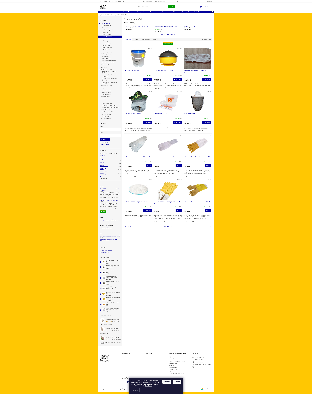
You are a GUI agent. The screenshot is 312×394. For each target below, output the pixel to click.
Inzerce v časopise (104, 172)
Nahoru (129, 226)
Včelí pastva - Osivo (105, 96)
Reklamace (171, 371)
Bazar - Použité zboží (106, 118)
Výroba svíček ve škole (106, 250)
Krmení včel (105, 32)
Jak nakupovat (172, 365)
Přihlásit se (104, 139)
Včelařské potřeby (105, 23)
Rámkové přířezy (106, 25)
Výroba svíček (104, 67)
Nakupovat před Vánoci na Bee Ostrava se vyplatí (108, 240)
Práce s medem (106, 45)
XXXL (193, 221)
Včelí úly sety (105, 56)
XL (132, 176)
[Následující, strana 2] (207, 226)
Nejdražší (136, 39)
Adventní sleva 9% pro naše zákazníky (110, 236)
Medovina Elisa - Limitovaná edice (110, 107)
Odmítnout (167, 382)
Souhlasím (177, 382)
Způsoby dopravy (173, 367)
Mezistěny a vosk (106, 34)
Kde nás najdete (173, 363)
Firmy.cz (102, 162)
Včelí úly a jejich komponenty (108, 54)
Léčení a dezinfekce (107, 47)
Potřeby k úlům (106, 39)
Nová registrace (104, 143)
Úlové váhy (105, 41)
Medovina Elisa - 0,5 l (107, 103)
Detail (149, 165)
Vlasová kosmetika (106, 92)
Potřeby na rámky (106, 43)
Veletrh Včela (103, 168)
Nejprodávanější (146, 39)
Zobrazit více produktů (167, 34)
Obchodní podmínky (160, 1)
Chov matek (105, 28)
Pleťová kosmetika (107, 90)
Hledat (171, 6)
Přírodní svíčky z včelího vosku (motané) (109, 82)
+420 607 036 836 (199, 362)
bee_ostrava (198, 367)
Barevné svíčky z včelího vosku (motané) (109, 79)
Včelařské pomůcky (107, 52)
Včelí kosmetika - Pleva (106, 86)
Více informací (148, 386)
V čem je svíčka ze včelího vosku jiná (109, 220)
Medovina (103, 99)
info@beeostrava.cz (200, 357)
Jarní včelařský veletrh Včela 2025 (109, 200)
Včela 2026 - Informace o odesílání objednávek (109, 189)
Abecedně (155, 39)
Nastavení (135, 390)
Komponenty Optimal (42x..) (109, 60)
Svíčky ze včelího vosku (106, 228)
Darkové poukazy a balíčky (107, 112)
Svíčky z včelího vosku (106, 69)
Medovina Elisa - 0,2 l (107, 101)
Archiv (103, 212)
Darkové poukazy (106, 114)
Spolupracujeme (104, 252)
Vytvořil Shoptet (208, 389)
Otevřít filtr (168, 44)
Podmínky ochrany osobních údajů (177, 361)
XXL (135, 176)
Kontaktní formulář (173, 369)
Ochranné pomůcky (107, 36)
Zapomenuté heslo (104, 144)
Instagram (102, 159)
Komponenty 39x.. (106, 58)
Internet (102, 165)
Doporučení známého (105, 175)
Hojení (103, 88)
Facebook (102, 156)
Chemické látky (106, 50)
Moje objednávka (147, 1)
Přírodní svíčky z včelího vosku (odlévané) (109, 72)
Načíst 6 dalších (168, 226)
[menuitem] (104, 12)
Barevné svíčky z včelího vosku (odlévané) (109, 75)
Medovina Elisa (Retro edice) (109, 105)
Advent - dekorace (105, 110)
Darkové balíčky (106, 116)
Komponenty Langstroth (108, 63)
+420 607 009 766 (199, 360)
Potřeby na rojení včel (108, 30)
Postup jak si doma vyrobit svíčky (177, 373)
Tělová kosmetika (106, 94)
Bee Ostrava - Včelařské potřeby (203, 364)
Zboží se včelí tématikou (107, 65)
